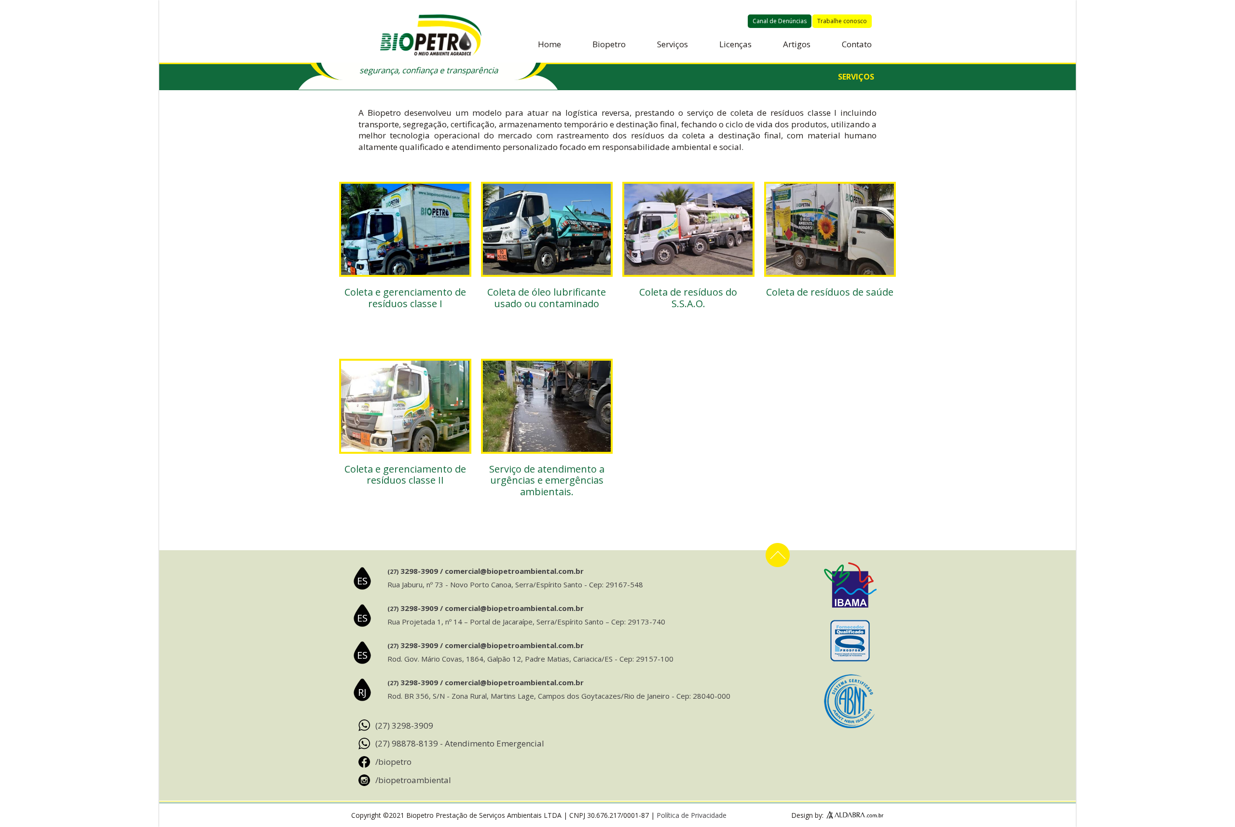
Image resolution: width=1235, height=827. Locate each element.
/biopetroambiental (413, 780)
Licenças (735, 44)
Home (549, 44)
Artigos (796, 44)
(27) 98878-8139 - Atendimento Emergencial (459, 743)
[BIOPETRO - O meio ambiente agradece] (430, 36)
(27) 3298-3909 (404, 725)
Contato (857, 44)
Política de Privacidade (692, 815)
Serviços (672, 44)
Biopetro (609, 44)
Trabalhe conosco (842, 21)
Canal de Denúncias (780, 21)
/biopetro (393, 761)
